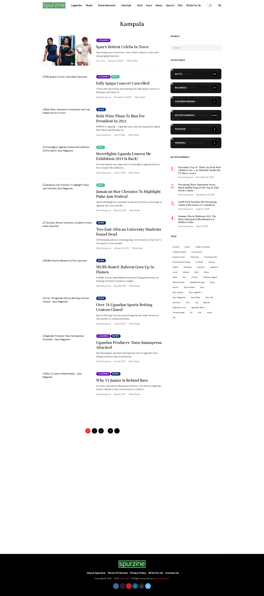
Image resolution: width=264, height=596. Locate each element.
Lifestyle (126, 5)
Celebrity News (179, 252)
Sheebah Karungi (197, 282)
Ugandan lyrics (179, 307)
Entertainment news (181, 262)
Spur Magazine (179, 297)
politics (195, 277)
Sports (170, 5)
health (175, 267)
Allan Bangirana (103, 97)
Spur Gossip (178, 292)
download (194, 257)
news (175, 277)
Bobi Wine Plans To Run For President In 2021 (120, 118)
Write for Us (193, 5)
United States (179, 312)
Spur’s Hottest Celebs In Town (122, 46)
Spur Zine (100, 61)
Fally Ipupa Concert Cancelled (122, 83)
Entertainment (106, 5)
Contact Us (172, 573)
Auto (149, 5)
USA (199, 312)
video (209, 312)
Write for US (155, 573)
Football (199, 262)
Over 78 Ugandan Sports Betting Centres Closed (124, 307)
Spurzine (176, 302)
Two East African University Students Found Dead (128, 232)
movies (186, 272)
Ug (196, 302)
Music (89, 5)
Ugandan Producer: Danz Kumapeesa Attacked (129, 345)
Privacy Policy (138, 573)
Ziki (174, 317)
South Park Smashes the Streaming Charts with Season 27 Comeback (197, 203)
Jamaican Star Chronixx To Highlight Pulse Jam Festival (128, 194)
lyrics (175, 272)
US (191, 312)
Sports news (189, 287)
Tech (139, 5)
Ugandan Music (198, 307)
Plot (180, 5)
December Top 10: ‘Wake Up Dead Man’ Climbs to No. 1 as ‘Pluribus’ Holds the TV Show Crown (199, 170)
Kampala (187, 267)
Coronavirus (196, 252)
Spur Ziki (209, 297)
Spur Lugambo (195, 292)
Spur (202, 287)
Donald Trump (179, 257)
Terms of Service (117, 573)
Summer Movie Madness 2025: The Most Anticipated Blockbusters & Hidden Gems (197, 219)
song (212, 282)
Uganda (206, 302)
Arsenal (176, 247)
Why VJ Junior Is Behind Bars (122, 380)
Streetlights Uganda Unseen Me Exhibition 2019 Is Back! (123, 156)
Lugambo (76, 5)
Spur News (195, 297)
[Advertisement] (98, 413)
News (159, 5)
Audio (187, 247)
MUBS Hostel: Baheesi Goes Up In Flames (125, 269)
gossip (211, 262)
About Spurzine (96, 573)
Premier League (210, 277)
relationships (178, 282)
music (206, 272)
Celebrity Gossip (202, 247)
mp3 (196, 272)
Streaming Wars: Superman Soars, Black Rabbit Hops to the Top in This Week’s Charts (198, 187)
